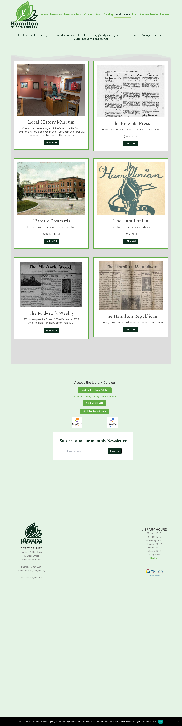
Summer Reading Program (154, 14)
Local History (122, 14)
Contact (88, 14)
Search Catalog (104, 14)
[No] (178, 721)
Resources (56, 14)
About (44, 14)
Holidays (154, 558)
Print (134, 14)
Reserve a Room (73, 14)
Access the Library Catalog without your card (95, 396)
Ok (160, 721)
